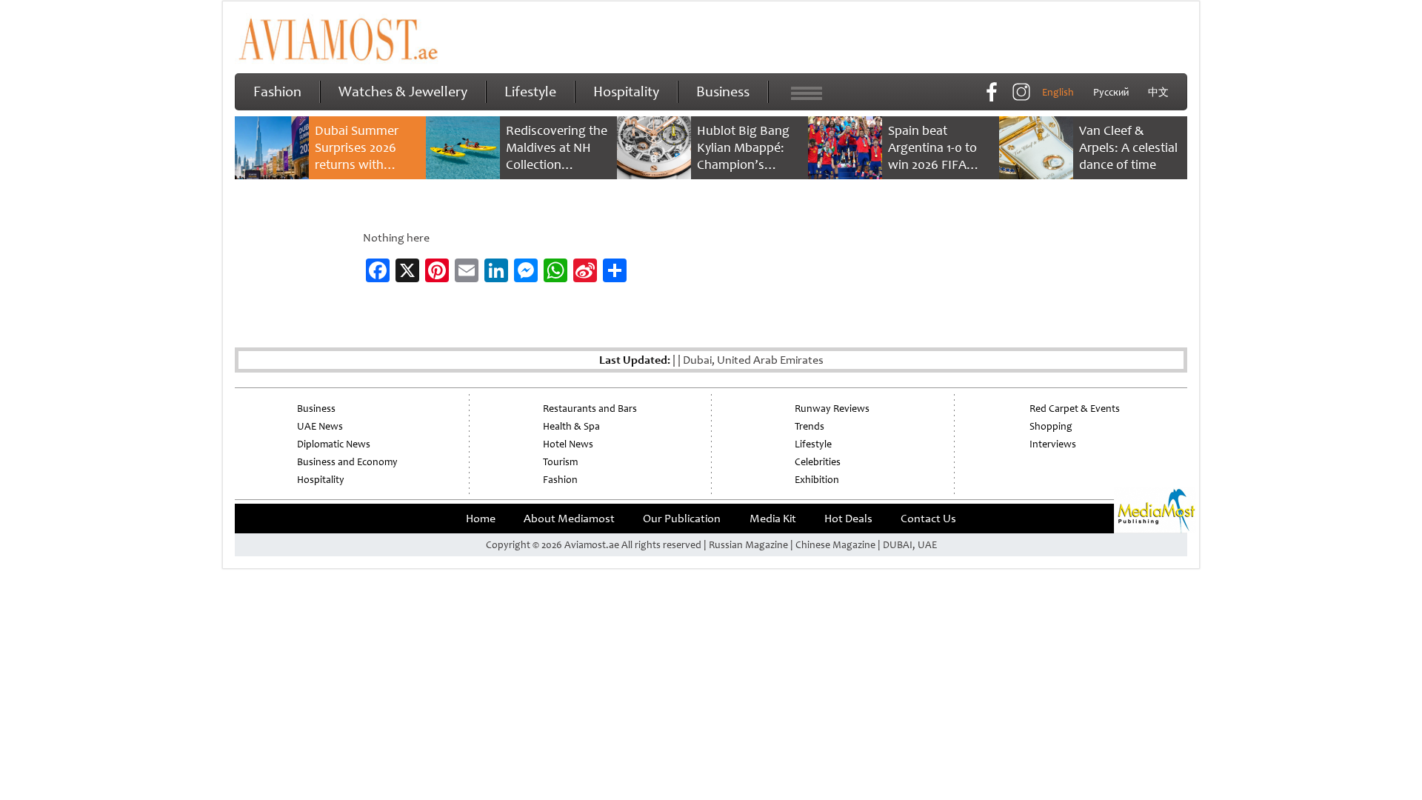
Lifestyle (530, 91)
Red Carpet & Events (1074, 408)
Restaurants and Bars (590, 408)
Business (723, 91)
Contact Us (928, 518)
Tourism (560, 462)
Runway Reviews (832, 408)
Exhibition (817, 479)
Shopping (1050, 426)
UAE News (320, 426)
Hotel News (568, 444)
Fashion (277, 91)
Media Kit (773, 518)
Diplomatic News (333, 444)
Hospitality (626, 91)
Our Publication (682, 518)
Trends (809, 426)
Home (480, 518)
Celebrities (818, 462)
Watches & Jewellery (402, 91)
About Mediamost (569, 518)
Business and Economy (347, 462)
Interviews (1052, 444)
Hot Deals (848, 518)
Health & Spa (571, 426)
